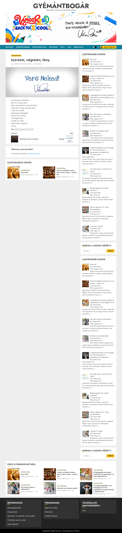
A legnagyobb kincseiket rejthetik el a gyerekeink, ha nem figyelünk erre (104, 474)
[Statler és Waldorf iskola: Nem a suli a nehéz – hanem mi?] (49, 172)
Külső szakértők (12, 524)
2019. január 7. (27, 64)
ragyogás (21, 129)
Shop (84, 511)
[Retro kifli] (13, 172)
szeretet (28, 129)
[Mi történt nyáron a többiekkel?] (13, 488)
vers (32, 129)
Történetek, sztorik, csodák (16, 520)
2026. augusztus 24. (28, 175)
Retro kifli (24, 172)
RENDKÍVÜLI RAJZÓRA (23, 47)
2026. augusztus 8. (100, 494)
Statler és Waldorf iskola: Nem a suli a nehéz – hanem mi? (66, 172)
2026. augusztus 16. (28, 491)
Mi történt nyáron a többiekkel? (28, 488)
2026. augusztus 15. (64, 490)
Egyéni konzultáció (51, 508)
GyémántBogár (61, 6)
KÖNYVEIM (9, 47)
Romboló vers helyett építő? (67, 488)
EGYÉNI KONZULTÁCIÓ (39, 47)
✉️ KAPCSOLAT (79, 47)
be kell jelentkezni (34, 154)
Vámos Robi (17, 64)
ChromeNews (67, 531)
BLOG (69, 47)
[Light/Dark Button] (94, 47)
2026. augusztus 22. (101, 478)
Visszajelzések (12, 512)
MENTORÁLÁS (53, 47)
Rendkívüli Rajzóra (51, 516)
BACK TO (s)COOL (109, 47)
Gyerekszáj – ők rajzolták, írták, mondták (21, 516)
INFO (62, 47)
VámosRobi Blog (16, 55)
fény (17, 129)
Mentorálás (49, 512)
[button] (98, 47)
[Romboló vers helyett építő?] (50, 488)
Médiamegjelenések (14, 508)
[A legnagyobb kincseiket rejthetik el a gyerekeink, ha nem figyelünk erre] (86, 474)
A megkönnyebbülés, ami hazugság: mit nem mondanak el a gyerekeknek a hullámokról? (104, 489)
